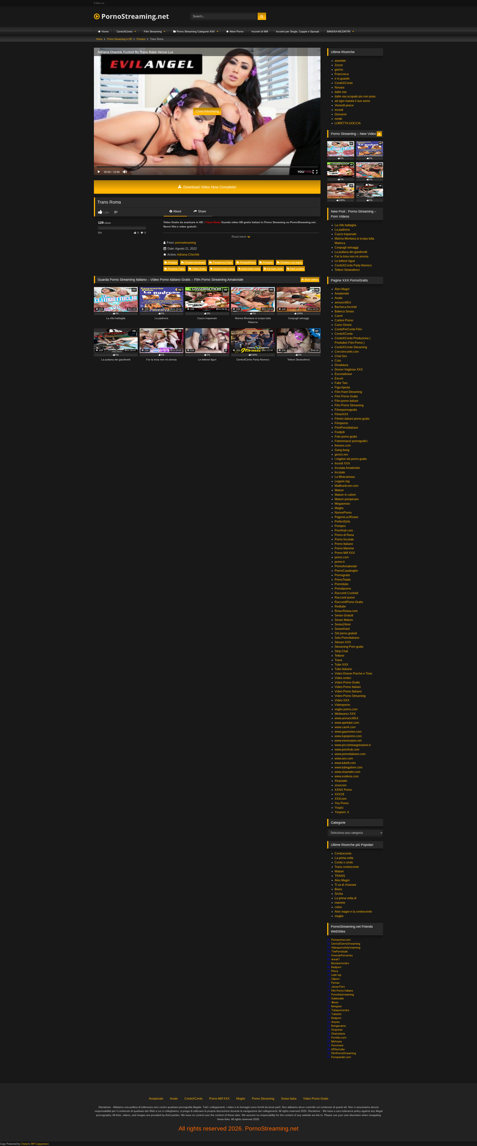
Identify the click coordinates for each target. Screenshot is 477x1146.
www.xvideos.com (346, 776)
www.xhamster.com (347, 771)
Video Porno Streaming (350, 695)
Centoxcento (343, 853)
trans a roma (297, 268)
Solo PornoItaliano (347, 637)
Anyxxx (335, 1021)
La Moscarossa (345, 476)
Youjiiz (339, 807)
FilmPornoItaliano (346, 427)
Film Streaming (153, 31)
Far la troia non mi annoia (351, 256)
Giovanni (341, 114)
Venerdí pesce (344, 105)
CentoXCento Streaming (351, 347)
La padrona (342, 229)
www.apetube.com (347, 722)
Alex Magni (342, 289)
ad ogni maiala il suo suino (352, 100)
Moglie (339, 508)
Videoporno (342, 704)
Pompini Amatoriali (195, 262)
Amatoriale (342, 293)
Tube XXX (341, 664)
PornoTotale (343, 579)
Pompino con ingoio (291, 262)
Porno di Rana (344, 534)
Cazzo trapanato (345, 234)
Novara (339, 87)
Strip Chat (341, 651)
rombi (338, 118)
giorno (339, 69)
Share (201, 211)
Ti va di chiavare (345, 884)
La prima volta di (345, 898)
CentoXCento (124, 31)
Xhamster (341, 780)
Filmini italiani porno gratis (352, 418)
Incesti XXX (342, 463)
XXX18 (339, 794)
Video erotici (343, 678)
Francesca (342, 74)
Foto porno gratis (346, 436)
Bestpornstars (340, 963)
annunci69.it (343, 302)
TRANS (340, 875)
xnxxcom (340, 785)
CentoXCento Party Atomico (353, 265)
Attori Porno (237, 31)
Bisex (338, 889)
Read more (239, 236)
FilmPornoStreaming (343, 1053)
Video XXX (342, 700)
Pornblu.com (338, 1037)
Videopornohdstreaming (345, 947)
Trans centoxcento (347, 866)
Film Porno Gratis (346, 396)
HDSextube (338, 1049)
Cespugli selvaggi (346, 247)
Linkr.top (336, 975)
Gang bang (342, 450)
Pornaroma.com (341, 939)
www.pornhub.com (347, 749)
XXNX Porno (343, 789)
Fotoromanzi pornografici (351, 441)
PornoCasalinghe (346, 570)
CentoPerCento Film (348, 329)
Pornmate (337, 1045)
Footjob (340, 432)
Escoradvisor (343, 374)
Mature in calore (345, 494)
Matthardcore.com (346, 485)
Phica (334, 971)
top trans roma (275, 268)
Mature (339, 490)
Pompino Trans (176, 268)
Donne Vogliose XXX (349, 369)
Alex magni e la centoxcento (353, 911)
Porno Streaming (263, 1098)
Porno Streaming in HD (119, 39)
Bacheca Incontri (346, 306)
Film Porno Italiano (342, 990)
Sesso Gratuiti (344, 615)
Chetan (25, 1143)
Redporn (336, 967)
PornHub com (344, 530)
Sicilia (339, 893)
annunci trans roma (223, 268)
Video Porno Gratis (347, 682)
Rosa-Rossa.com (346, 610)
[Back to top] (465, 1135)
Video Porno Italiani (348, 686)
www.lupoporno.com (348, 736)
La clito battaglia (345, 225)
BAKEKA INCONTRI (338, 31)
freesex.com (343, 445)
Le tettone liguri (345, 260)
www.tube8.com (345, 762)
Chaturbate (338, 1033)
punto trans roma (250, 268)
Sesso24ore (343, 624)
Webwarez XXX (345, 713)
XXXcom (340, 798)
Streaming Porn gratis (349, 646)
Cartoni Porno (344, 320)
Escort (339, 378)
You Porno (342, 803)
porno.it (340, 561)
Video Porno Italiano (348, 691)
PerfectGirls (342, 521)
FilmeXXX (341, 414)
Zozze (339, 65)
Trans (338, 660)
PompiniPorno (247, 262)
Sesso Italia (288, 1098)
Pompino (268, 262)
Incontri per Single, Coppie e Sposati (297, 31)
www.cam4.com (345, 727)
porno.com (342, 557)
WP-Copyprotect (40, 1143)
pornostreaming (185, 242)
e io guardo (342, 78)
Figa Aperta (342, 387)
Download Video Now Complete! (209, 187)
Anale (338, 298)
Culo (338, 360)
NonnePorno (343, 512)
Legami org (342, 481)
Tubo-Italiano (343, 669)
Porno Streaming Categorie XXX (196, 31)
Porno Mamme (344, 548)
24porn (335, 978)
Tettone (339, 655)
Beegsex (336, 1006)
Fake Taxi (341, 382)
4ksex (334, 1002)
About (177, 211)
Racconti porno (345, 597)
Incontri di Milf (260, 31)
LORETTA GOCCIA (348, 123)
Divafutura (341, 365)
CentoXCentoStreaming (345, 943)
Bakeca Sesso (344, 311)
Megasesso (342, 503)
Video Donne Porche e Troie (353, 673)
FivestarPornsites (342, 955)
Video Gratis (199, 268)
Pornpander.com (341, 1057)
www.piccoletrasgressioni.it (353, 745)
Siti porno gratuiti (346, 633)
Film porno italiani (346, 400)
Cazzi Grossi (343, 324)
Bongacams (338, 1025)
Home (105, 31)
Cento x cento (344, 862)
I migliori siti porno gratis (351, 458)
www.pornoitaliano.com (350, 754)
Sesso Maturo (344, 619)
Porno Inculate (344, 539)
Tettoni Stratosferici (347, 269)
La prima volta (344, 858)
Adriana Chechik (188, 254)
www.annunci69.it (346, 718)
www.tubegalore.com (349, 767)
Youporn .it (342, 812)
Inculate (340, 472)
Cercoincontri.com (347, 351)
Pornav (335, 982)
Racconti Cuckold (346, 593)
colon (338, 907)
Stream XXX (343, 642)
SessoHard (342, 628)
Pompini (141, 39)
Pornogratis (342, 575)
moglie (339, 916)
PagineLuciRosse (346, 517)
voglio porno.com (346, 709)
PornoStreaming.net (134, 16)
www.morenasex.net (348, 740)
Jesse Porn (338, 986)
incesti (339, 109)
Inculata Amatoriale (347, 467)
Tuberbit (336, 1014)
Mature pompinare (347, 499)
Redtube (340, 606)
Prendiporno (343, 588)
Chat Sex (341, 356)
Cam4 (339, 315)
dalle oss (341, 92)
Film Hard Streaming (348, 391)
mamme (340, 902)
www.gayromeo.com (348, 731)
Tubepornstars (340, 1010)
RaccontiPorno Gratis (349, 602)
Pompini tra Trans (222, 262)
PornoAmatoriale (346, 566)
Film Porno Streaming (349, 405)
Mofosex (336, 1041)
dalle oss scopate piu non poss (355, 96)
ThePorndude (339, 951)
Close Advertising (207, 111)
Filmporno (341, 423)
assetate (340, 60)
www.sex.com (344, 758)
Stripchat (337, 1029)
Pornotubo (341, 584)
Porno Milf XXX (345, 552)
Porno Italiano (344, 543)
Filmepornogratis (346, 409)
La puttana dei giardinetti (351, 252)
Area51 (335, 959)
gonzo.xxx (341, 454)
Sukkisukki (337, 998)
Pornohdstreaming (342, 994)
